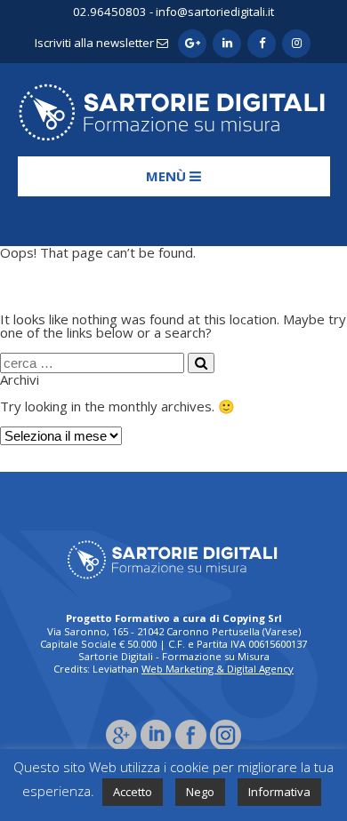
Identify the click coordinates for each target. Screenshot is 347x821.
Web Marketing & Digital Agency (217, 668)
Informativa (279, 792)
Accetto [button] (132, 792)
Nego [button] (200, 792)
